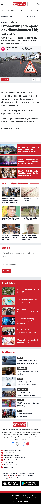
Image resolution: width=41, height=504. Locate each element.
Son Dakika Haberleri (11, 465)
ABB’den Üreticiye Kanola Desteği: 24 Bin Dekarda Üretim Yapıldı (20, 17)
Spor (33, 11)
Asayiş (5, 478)
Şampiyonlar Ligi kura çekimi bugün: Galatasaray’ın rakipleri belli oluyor (28, 404)
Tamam (26, 501)
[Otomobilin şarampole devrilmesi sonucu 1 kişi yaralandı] (20, 64)
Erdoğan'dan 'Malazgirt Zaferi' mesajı (26, 383)
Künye (5, 473)
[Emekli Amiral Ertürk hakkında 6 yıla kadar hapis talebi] (30, 229)
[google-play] (30, 484)
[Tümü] (38, 352)
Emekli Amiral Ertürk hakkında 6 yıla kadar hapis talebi (29, 237)
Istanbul (20, 400)
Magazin (21, 475)
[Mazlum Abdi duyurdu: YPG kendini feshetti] (11, 211)
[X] (17, 444)
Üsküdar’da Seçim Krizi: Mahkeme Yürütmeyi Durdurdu (10, 237)
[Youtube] (28, 444)
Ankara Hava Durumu (11, 453)
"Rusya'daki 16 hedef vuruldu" (28, 372)
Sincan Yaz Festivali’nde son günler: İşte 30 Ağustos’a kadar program (28, 394)
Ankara (20, 379)
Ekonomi (5, 11)
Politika (12, 475)
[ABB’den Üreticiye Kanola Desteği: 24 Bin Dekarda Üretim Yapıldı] (11, 192)
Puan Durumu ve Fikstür (12, 460)
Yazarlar (24, 11)
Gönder (6, 271)
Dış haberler (22, 368)
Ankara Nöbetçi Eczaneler (13, 450)
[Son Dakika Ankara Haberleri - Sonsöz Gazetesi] (20, 4)
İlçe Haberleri (22, 389)
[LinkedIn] (24, 444)
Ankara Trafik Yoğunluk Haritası (14, 457)
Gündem (15, 11)
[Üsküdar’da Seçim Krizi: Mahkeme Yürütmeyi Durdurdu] (11, 229)
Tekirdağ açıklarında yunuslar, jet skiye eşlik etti (27, 362)
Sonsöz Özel (15, 478)
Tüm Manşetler (9, 462)
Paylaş (6, 79)
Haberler (4, 22)
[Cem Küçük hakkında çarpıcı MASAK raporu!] (30, 211)
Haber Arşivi (8, 467)
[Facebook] (13, 444)
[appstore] (11, 484)
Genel (20, 357)
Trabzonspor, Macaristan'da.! (25, 415)
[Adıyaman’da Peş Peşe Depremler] (30, 192)
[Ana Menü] (2, 4)
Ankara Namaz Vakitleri (12, 455)
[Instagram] (20, 444)
